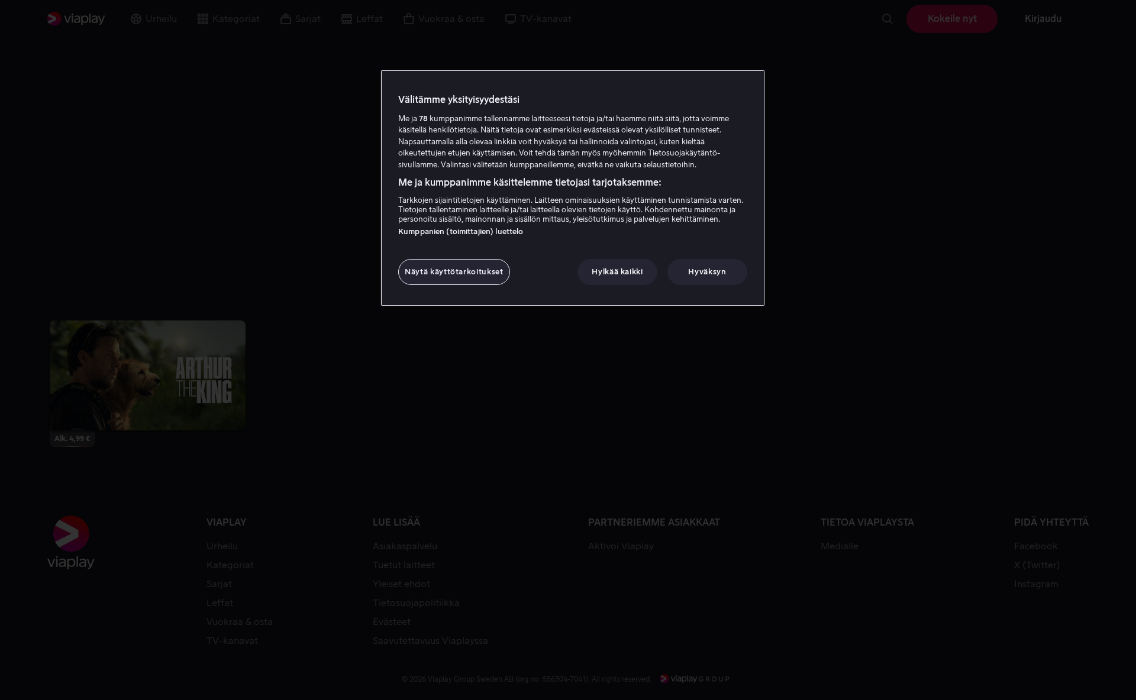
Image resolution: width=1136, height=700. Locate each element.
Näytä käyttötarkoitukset (454, 272)
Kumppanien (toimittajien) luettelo (460, 231)
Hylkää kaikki (617, 272)
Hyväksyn (707, 272)
